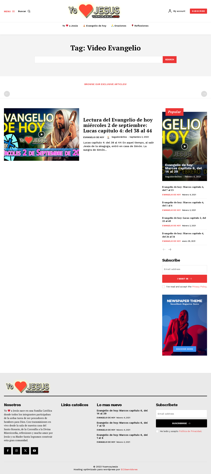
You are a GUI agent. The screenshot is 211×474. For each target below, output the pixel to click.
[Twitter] (25, 450)
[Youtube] (34, 450)
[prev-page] (7, 94)
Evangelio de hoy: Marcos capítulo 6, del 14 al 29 (183, 168)
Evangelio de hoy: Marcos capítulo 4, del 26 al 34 (183, 235)
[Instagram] (16, 450)
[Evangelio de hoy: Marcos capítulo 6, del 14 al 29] (184, 146)
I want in (182, 279)
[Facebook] (7, 450)
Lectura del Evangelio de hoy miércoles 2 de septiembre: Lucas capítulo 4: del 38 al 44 (118, 125)
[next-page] (169, 250)
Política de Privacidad (190, 431)
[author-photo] (109, 137)
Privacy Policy (199, 286)
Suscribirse (179, 423)
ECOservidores (129, 469)
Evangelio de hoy (93, 137)
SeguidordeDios (119, 137)
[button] (25, 11)
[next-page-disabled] (204, 94)
